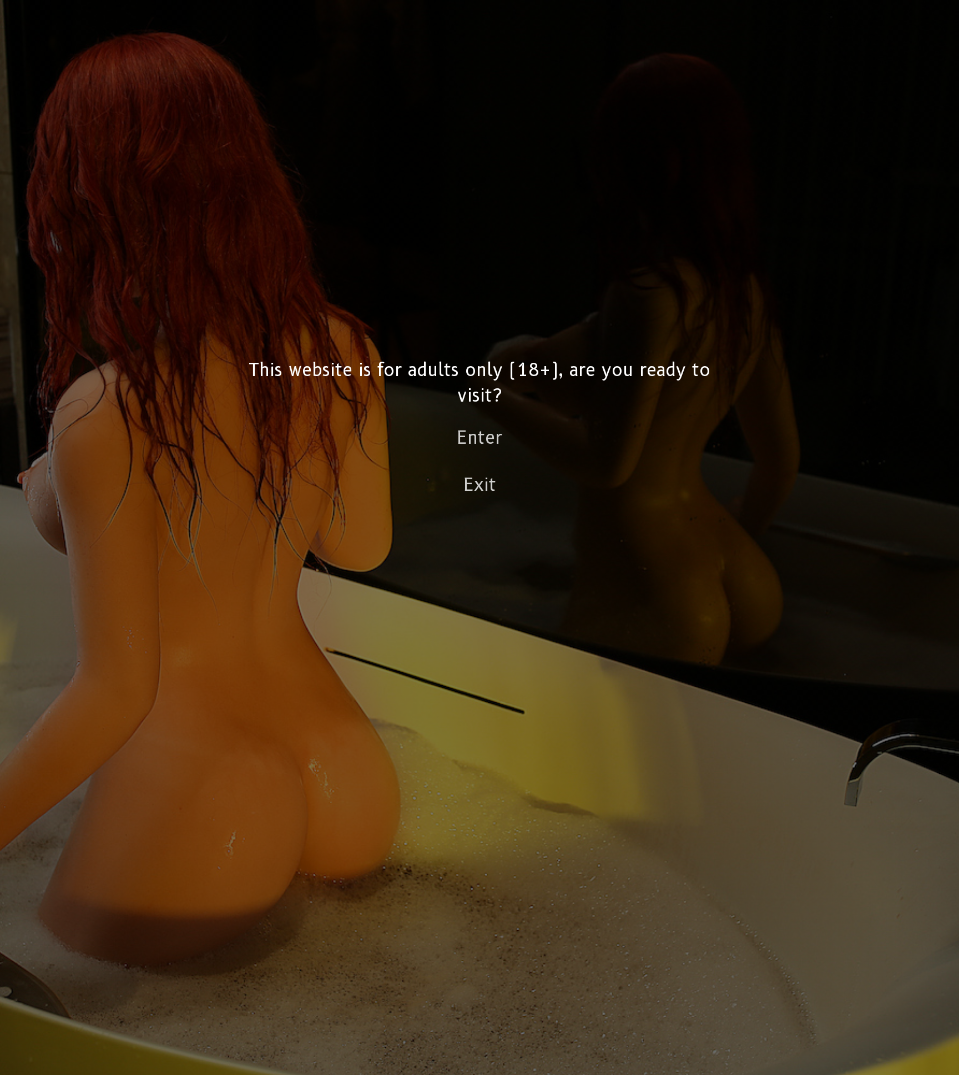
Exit (479, 484)
